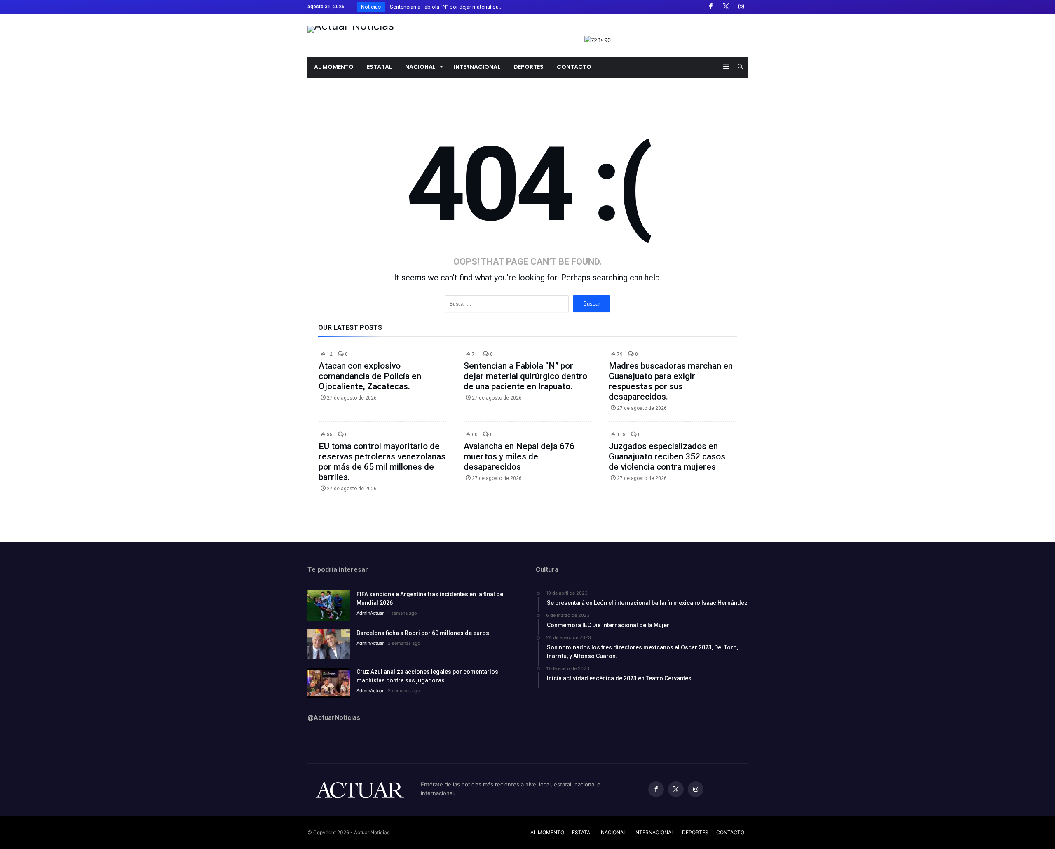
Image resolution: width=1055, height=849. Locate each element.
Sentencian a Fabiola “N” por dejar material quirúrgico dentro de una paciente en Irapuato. (525, 376)
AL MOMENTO (547, 832)
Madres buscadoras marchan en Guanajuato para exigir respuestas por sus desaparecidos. (671, 381)
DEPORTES (695, 832)
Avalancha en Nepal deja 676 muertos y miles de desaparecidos (519, 456)
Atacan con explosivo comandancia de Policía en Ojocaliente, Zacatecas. (370, 376)
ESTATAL (582, 832)
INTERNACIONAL (654, 832)
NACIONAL (613, 832)
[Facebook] (710, 7)
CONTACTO (730, 832)
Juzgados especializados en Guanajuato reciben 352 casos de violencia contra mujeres (667, 456)
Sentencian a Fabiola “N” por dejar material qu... (444, 7)
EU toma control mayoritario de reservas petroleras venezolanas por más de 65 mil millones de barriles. (382, 461)
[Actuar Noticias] (350, 26)
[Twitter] (725, 7)
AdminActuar (370, 613)
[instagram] (741, 7)
